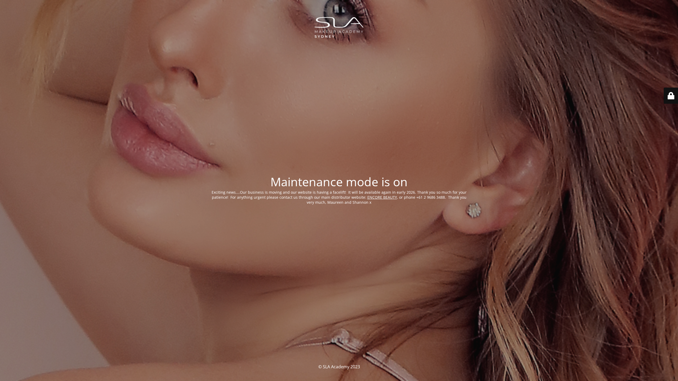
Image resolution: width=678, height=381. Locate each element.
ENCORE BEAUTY (382, 197)
